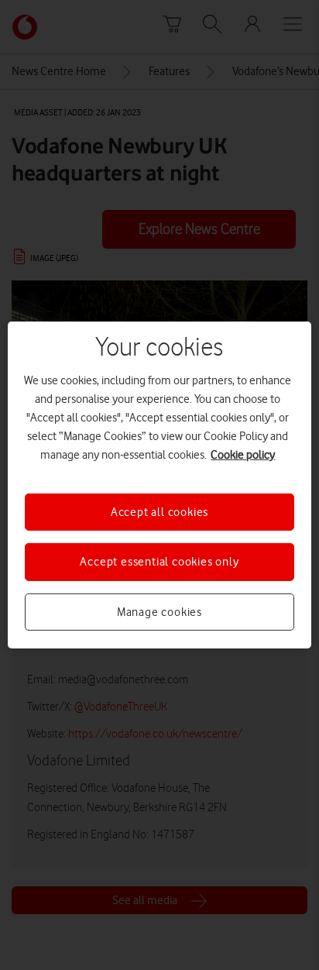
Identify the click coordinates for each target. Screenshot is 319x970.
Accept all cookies (159, 512)
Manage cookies (159, 612)
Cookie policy (243, 455)
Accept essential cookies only (159, 562)
